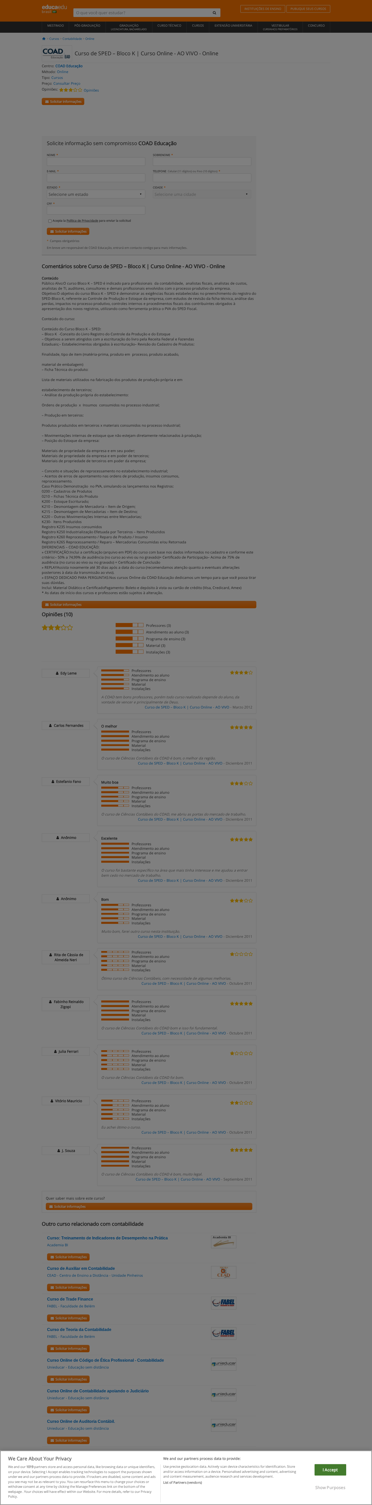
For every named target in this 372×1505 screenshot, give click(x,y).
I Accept (330, 1470)
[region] (186, 1477)
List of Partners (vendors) (182, 1482)
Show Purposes (330, 1487)
